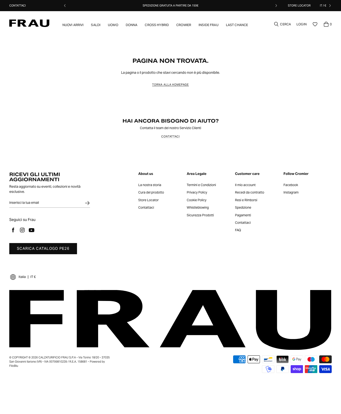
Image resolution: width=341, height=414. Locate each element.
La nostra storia (149, 185)
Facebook (290, 185)
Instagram (291, 192)
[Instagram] (22, 230)
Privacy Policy (197, 192)
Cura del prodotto (151, 192)
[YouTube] (31, 230)
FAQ (238, 230)
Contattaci (17, 5)
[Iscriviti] (87, 203)
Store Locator (148, 200)
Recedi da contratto (249, 192)
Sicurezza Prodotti (200, 215)
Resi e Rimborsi (246, 200)
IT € (33, 277)
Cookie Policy (196, 200)
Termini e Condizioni (201, 185)
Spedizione (243, 208)
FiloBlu (13, 365)
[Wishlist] (315, 24)
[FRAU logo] (29, 23)
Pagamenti (243, 215)
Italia (22, 277)
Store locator (299, 5)
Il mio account (245, 185)
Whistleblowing (198, 208)
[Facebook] (13, 230)
